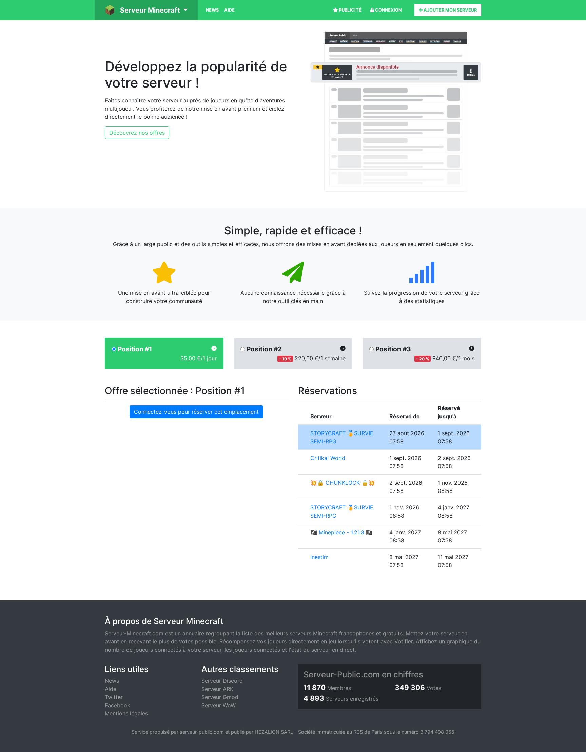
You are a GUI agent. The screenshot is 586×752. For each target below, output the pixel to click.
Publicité (350, 10)
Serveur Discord (222, 680)
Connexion (388, 10)
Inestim (319, 557)
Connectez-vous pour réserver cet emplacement (196, 411)
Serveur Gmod (219, 697)
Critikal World (327, 458)
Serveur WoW (218, 705)
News (212, 10)
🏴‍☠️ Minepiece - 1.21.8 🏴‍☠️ (341, 532)
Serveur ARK (217, 689)
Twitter (114, 697)
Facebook (117, 705)
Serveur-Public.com (342, 674)
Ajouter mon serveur (450, 10)
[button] (146, 10)
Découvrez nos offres (137, 132)
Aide (229, 10)
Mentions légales (126, 713)
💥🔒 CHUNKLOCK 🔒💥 (342, 482)
